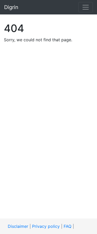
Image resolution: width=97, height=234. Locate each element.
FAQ (67, 226)
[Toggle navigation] (85, 7)
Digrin (11, 7)
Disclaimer (18, 226)
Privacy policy (46, 226)
